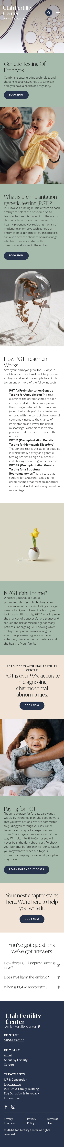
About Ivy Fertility (16, 1060)
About (8, 1055)
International (12, 1098)
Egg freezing (12, 1084)
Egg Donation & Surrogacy (21, 1093)
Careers (9, 1064)
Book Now (16, 95)
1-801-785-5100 (14, 1040)
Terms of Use (52, 1121)
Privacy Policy (31, 1121)
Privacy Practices (9, 1121)
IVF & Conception (15, 1079)
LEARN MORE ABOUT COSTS (26, 869)
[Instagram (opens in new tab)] (13, 1107)
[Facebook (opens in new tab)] (6, 1107)
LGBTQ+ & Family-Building (21, 1089)
